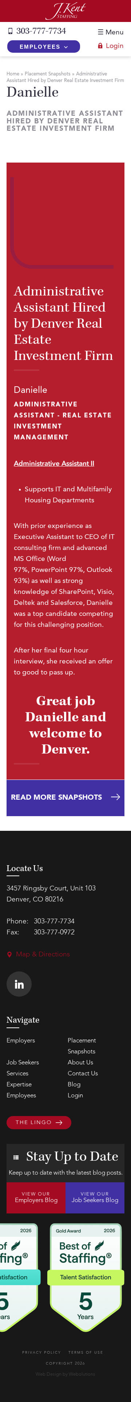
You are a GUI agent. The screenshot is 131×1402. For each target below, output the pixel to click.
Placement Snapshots (48, 74)
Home (13, 74)
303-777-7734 (41, 31)
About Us (80, 1063)
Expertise (19, 1085)
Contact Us (83, 1074)
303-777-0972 (54, 932)
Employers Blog (36, 1198)
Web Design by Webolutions (65, 1374)
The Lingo (34, 1123)
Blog (74, 1085)
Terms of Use (85, 1352)
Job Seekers (23, 1063)
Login (115, 46)
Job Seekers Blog (95, 1198)
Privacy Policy (41, 1352)
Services (17, 1074)
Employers (21, 1041)
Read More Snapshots (56, 798)
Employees (40, 47)
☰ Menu (111, 32)
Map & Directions (43, 954)
